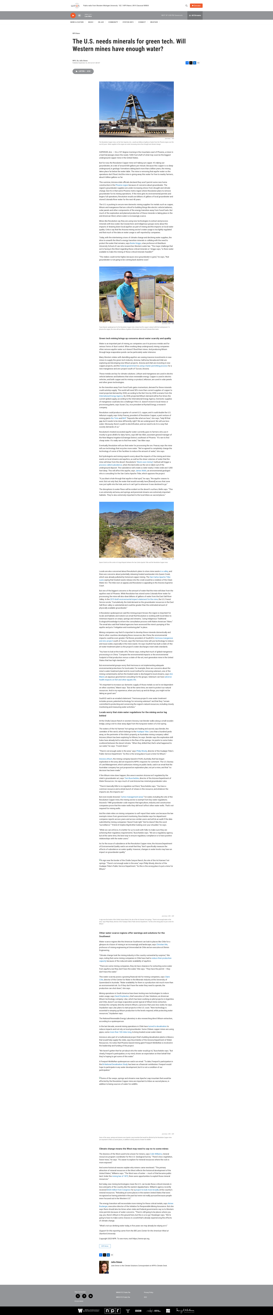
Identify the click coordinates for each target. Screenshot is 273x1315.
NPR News (76, 33)
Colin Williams (156, 1154)
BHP (124, 418)
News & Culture (77, 22)
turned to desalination (157, 1026)
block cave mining (144, 462)
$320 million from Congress (119, 1190)
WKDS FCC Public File (123, 1297)
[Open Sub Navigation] (85, 22)
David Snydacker (121, 996)
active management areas (132, 797)
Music (90, 22)
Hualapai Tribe (143, 731)
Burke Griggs (135, 243)
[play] (73, 15)
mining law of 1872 (120, 1176)
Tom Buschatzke (131, 778)
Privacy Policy (148, 1292)
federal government (128, 366)
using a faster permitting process (153, 366)
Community (113, 22)
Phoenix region (122, 185)
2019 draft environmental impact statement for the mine (134, 599)
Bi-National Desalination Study (115, 1064)
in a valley (164, 571)
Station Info (128, 22)
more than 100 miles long (120, 1032)
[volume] (79, 15)
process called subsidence (110, 465)
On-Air (101, 22)
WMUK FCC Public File (123, 1292)
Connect (142, 22)
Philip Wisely (141, 751)
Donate (197, 5)
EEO (145, 1297)
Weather (154, 22)
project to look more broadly (147, 1190)
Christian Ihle (162, 944)
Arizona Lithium (105, 759)
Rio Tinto (114, 418)
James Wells (141, 471)
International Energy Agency (111, 396)
